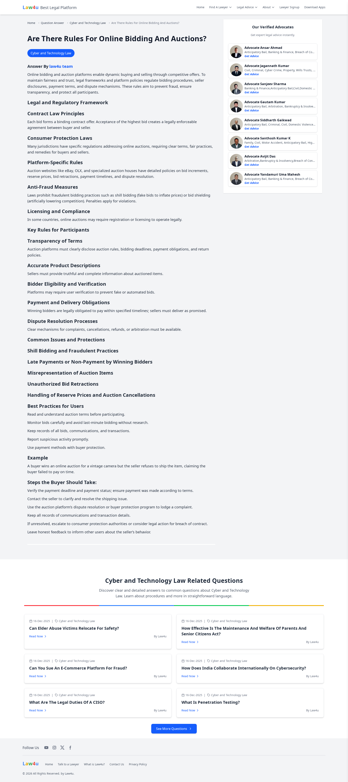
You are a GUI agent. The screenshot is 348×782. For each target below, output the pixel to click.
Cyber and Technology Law (88, 23)
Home (200, 7)
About (267, 7)
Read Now (36, 636)
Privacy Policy (138, 764)
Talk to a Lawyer (68, 764)
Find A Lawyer (218, 7)
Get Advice (251, 56)
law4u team (61, 66)
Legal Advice (245, 7)
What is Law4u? (94, 764)
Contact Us (117, 764)
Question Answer (52, 23)
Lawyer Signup (289, 7)
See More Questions (171, 728)
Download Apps (314, 7)
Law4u (69, 773)
